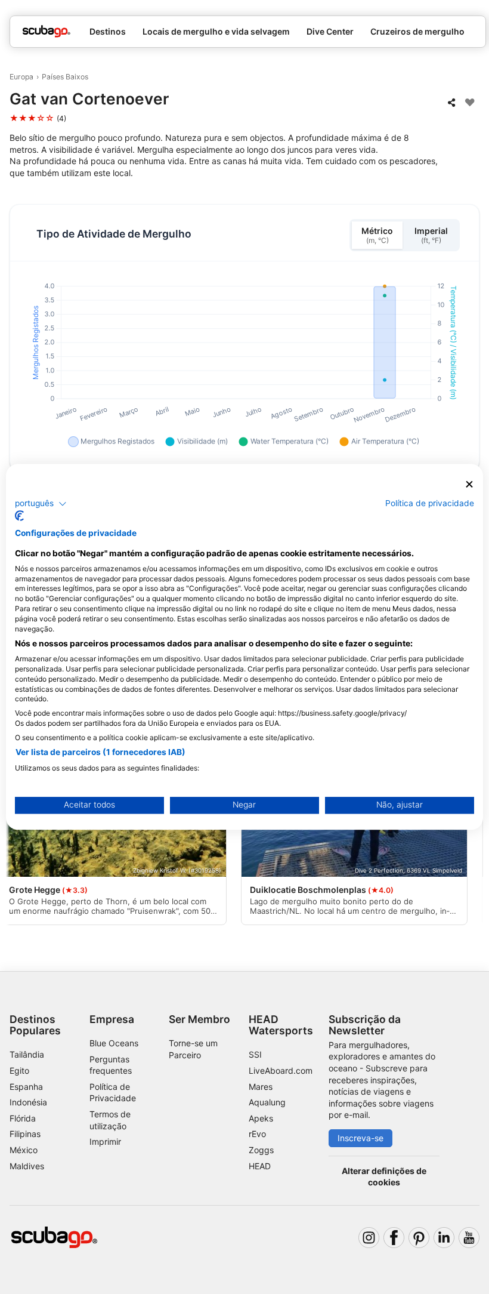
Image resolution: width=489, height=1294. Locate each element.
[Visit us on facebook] (393, 1237)
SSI (255, 1054)
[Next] (469, 839)
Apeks (261, 1118)
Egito (19, 1070)
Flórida (23, 1118)
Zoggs (261, 1150)
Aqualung (267, 1102)
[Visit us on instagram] (368, 1237)
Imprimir (105, 1141)
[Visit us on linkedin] (444, 1237)
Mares (261, 1087)
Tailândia (27, 1054)
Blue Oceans (113, 1043)
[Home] (46, 31)
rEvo (257, 1134)
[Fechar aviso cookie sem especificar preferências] (469, 484)
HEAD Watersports (281, 1025)
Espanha (26, 1087)
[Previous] (20, 839)
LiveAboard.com (280, 1070)
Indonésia (28, 1102)
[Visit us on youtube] (469, 1237)
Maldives (27, 1166)
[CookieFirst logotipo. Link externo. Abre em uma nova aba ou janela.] (19, 516)
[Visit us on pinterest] (418, 1237)
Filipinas (25, 1134)
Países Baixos (65, 76)
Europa (21, 76)
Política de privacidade (429, 503)
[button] (41, 504)
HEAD (260, 1166)
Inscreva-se (360, 1138)
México (24, 1150)
